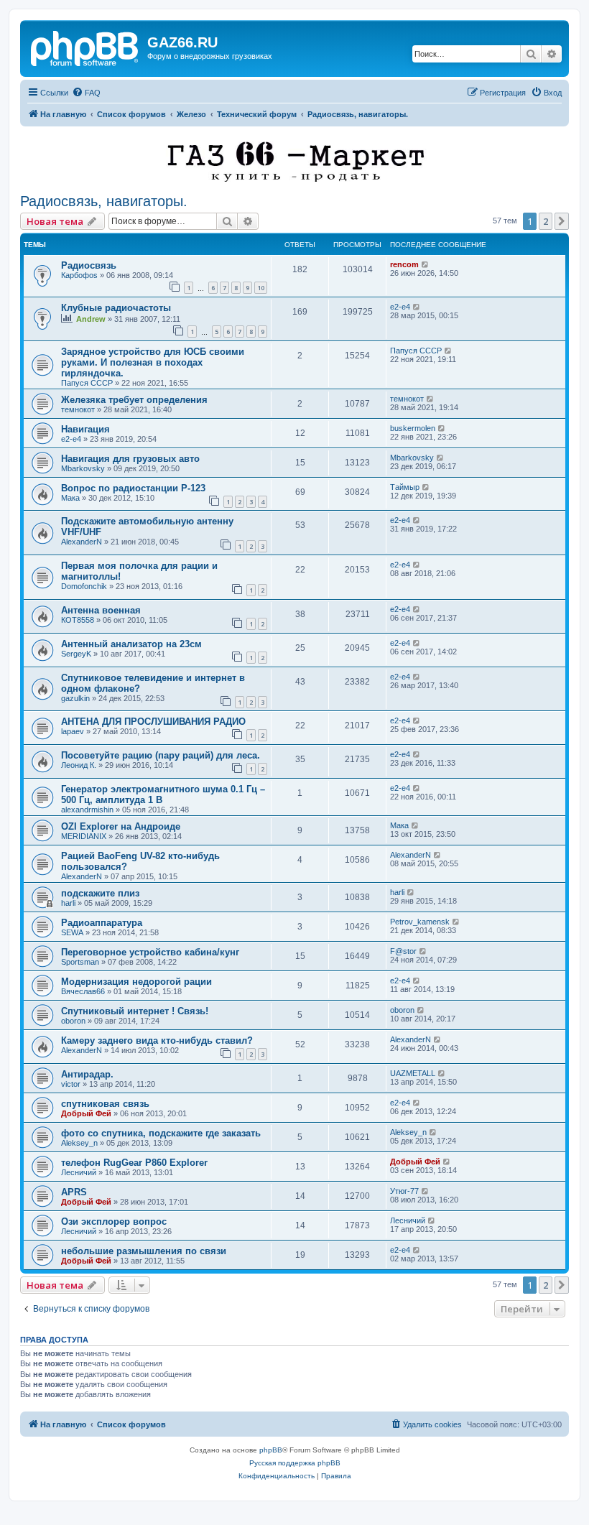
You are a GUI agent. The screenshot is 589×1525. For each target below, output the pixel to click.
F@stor (403, 951)
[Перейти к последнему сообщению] (425, 264)
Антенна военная (101, 610)
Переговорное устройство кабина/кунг (150, 952)
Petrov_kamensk (420, 921)
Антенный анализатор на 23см (131, 644)
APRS (74, 1192)
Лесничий (78, 1172)
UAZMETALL (412, 1073)
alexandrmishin (87, 809)
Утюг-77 (404, 1191)
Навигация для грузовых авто (130, 458)
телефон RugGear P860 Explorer (134, 1162)
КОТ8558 (77, 620)
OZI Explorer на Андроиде (120, 826)
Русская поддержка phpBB (294, 1463)
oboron (73, 1020)
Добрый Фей (86, 1113)
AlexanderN (81, 541)
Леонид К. (78, 765)
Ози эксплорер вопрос (114, 1221)
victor (70, 1084)
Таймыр (404, 487)
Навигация (85, 429)
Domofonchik (84, 586)
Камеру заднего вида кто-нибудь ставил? (157, 1040)
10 (260, 287)
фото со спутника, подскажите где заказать (161, 1133)
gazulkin (75, 698)
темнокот (78, 409)
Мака (70, 497)
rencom (404, 264)
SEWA (72, 932)
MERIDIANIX (83, 836)
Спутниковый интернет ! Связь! (134, 1011)
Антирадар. (87, 1074)
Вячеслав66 (83, 991)
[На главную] (85, 47)
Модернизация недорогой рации (136, 981)
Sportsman (80, 962)
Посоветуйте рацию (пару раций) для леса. (160, 755)
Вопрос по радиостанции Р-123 (133, 488)
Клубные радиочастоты (116, 307)
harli (68, 903)
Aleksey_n (79, 1143)
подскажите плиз (100, 893)
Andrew (91, 319)
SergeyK (76, 653)
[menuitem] (86, 92)
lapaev (72, 731)
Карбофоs (79, 275)
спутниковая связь (105, 1103)
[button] (562, 221)
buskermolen (412, 428)
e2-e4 (400, 306)
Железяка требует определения (134, 399)
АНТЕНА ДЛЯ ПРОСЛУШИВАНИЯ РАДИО (153, 721)
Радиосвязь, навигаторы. (103, 201)
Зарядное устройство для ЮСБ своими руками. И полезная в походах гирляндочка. (152, 362)
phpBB (270, 1450)
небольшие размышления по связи (143, 1251)
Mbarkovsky (83, 468)
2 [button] (545, 221)
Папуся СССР (87, 383)
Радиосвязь (88, 265)
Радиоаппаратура (101, 922)
